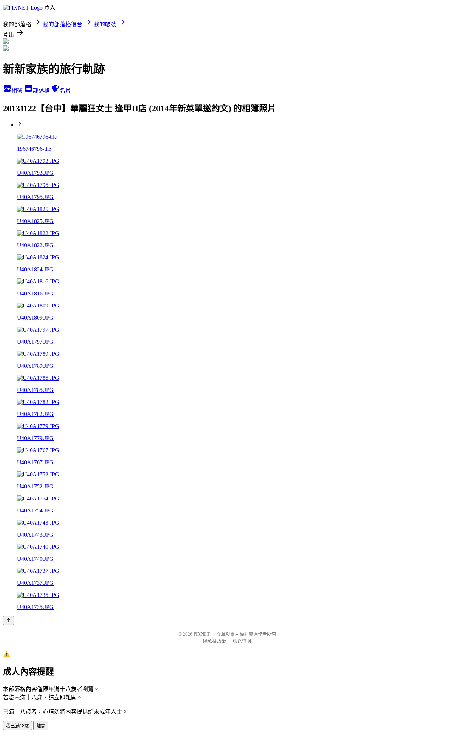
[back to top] (8, 620)
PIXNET (202, 634)
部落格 (42, 91)
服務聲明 (242, 641)
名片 (65, 91)
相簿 (17, 91)
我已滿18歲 (17, 725)
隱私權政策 (214, 641)
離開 (40, 725)
